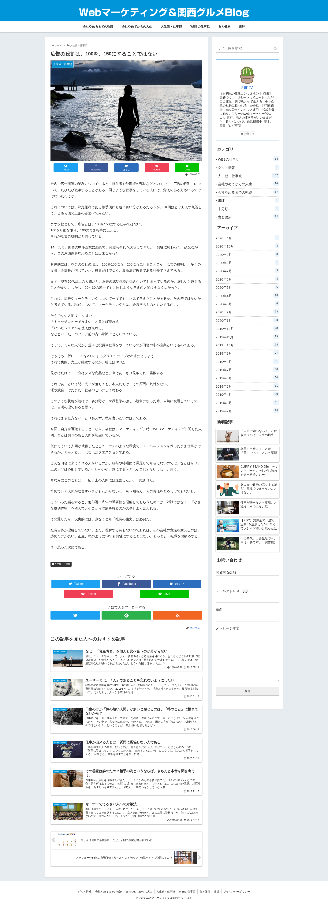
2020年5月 (247, 287)
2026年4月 (247, 238)
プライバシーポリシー (236, 891)
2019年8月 (247, 362)
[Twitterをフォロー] (75, 615)
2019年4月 (247, 394)
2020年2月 (247, 312)
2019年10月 (247, 345)
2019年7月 (247, 370)
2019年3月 (247, 403)
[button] (275, 48)
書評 (248, 200)
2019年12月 (247, 328)
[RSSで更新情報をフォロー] (177, 615)
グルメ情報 (248, 168)
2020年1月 (247, 320)
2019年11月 (247, 337)
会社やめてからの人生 (248, 184)
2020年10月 (247, 246)
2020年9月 (247, 254)
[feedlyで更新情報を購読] (126, 615)
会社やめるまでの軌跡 (248, 192)
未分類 (248, 209)
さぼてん (247, 88)
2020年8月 (247, 263)
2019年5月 (247, 386)
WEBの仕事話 (248, 159)
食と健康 (248, 217)
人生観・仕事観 (62, 564)
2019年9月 (247, 353)
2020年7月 (247, 271)
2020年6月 (247, 279)
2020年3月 (247, 304)
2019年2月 (247, 411)
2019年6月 (247, 378)
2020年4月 (247, 296)
